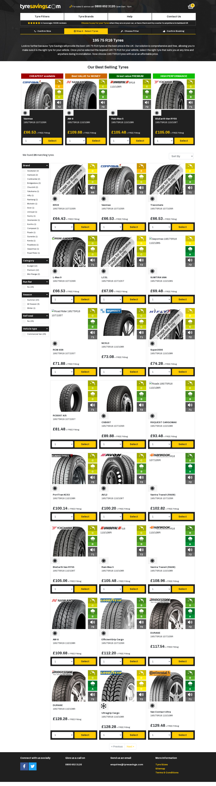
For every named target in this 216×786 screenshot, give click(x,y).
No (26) (30, 287)
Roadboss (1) (33, 245)
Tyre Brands (86, 16)
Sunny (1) (31, 216)
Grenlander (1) (33, 220)
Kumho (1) (31, 224)
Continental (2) (33, 179)
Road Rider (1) (33, 253)
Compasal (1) (33, 228)
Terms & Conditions (167, 772)
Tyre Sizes (161, 764)
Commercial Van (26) (36, 334)
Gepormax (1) (33, 249)
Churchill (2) (32, 187)
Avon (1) (30, 208)
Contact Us (174, 16)
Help (130, 16)
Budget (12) (32, 266)
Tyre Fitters (42, 16)
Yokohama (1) (33, 191)
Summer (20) (33, 300)
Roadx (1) (31, 232)
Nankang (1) (32, 200)
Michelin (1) (32, 204)
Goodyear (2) (33, 171)
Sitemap (160, 768)
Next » (130, 746)
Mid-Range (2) (33, 274)
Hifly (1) (30, 195)
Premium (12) (33, 270)
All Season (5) (33, 304)
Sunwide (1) (32, 236)
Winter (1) (31, 308)
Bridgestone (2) (34, 183)
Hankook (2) (32, 175)
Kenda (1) (31, 241)
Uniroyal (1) (32, 212)
